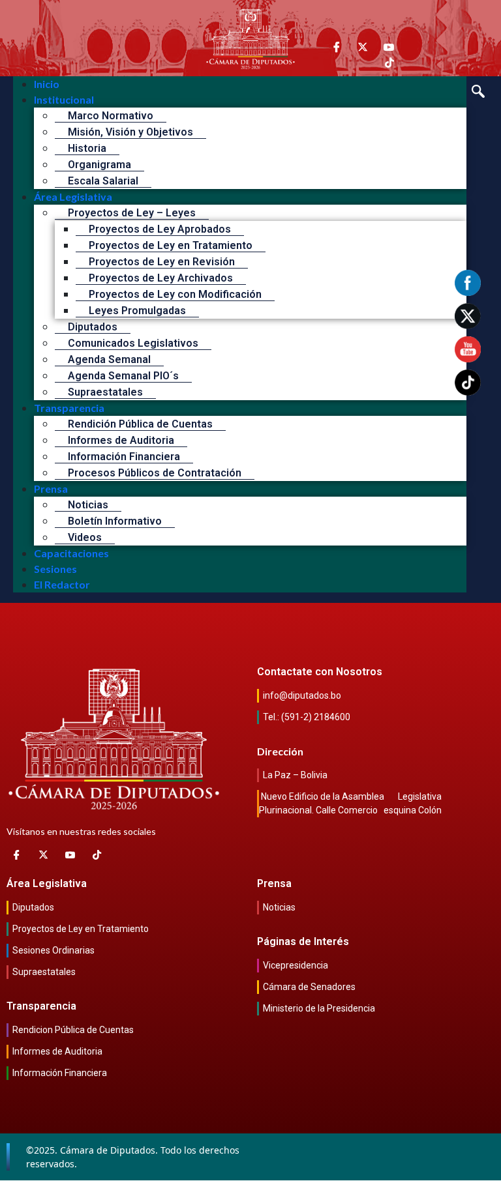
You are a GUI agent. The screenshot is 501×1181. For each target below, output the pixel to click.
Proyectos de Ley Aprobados (160, 229)
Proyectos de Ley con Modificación (175, 294)
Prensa (51, 488)
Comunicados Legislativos (133, 343)
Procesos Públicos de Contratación (154, 473)
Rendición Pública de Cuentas (140, 424)
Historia (87, 148)
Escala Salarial (103, 181)
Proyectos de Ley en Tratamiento (170, 245)
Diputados (92, 327)
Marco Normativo (110, 115)
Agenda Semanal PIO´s (123, 376)
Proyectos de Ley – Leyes (132, 213)
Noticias (88, 505)
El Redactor (62, 584)
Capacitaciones (71, 553)
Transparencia (69, 407)
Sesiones (55, 568)
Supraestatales (105, 392)
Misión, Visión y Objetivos (130, 132)
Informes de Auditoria (121, 440)
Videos (85, 537)
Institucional (64, 99)
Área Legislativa (73, 196)
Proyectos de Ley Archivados (161, 278)
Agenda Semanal (109, 359)
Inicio (46, 84)
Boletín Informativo (115, 521)
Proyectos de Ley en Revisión (162, 261)
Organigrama (99, 164)
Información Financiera (124, 456)
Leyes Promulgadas (137, 310)
